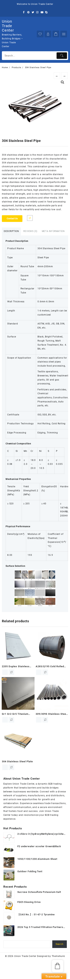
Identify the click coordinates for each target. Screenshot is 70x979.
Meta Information (53, 231)
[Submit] (62, 55)
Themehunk (58, 956)
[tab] (11, 231)
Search (59, 944)
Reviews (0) (30, 231)
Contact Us (12, 218)
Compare (30, 218)
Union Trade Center (8, 25)
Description (11, 231)
